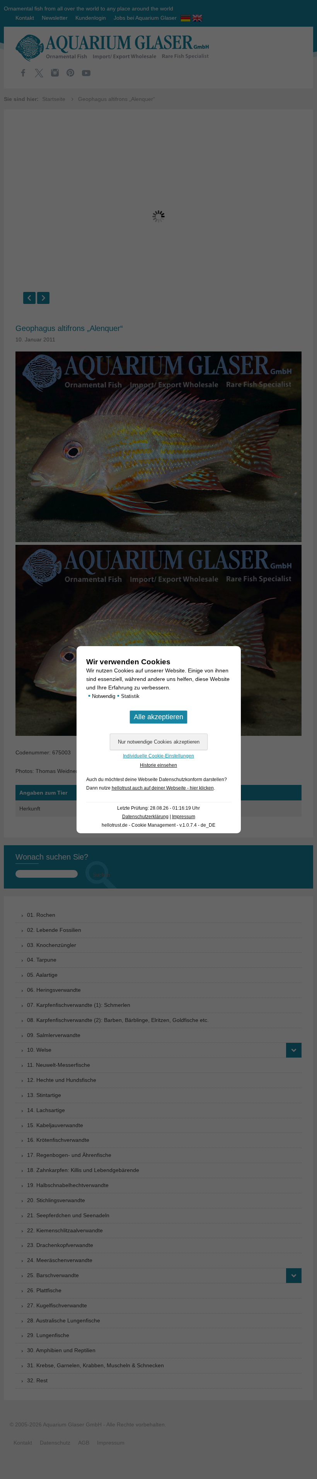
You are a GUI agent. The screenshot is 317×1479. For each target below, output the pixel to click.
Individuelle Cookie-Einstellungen (158, 756)
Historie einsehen (158, 765)
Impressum (183, 816)
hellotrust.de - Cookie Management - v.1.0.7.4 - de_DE (158, 825)
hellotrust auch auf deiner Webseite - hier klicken (163, 788)
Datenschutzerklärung (145, 816)
